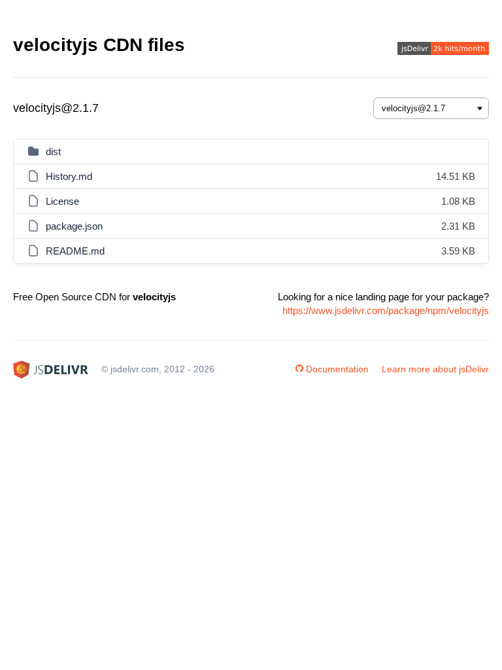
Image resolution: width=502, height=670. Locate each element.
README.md (75, 250)
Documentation (337, 369)
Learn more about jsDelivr (435, 369)
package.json (74, 226)
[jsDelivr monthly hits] (443, 50)
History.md (69, 176)
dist (53, 151)
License (62, 201)
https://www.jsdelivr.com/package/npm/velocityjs (385, 310)
